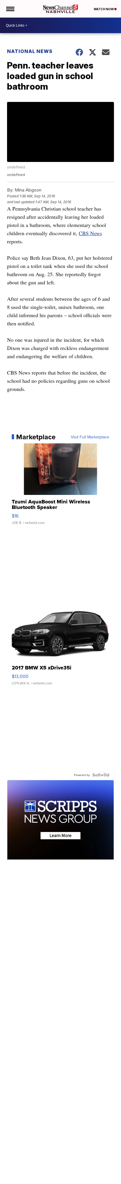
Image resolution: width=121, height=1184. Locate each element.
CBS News (90, 233)
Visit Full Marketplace (90, 437)
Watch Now (104, 9)
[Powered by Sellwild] (100, 775)
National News (30, 51)
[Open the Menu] (9, 8)
